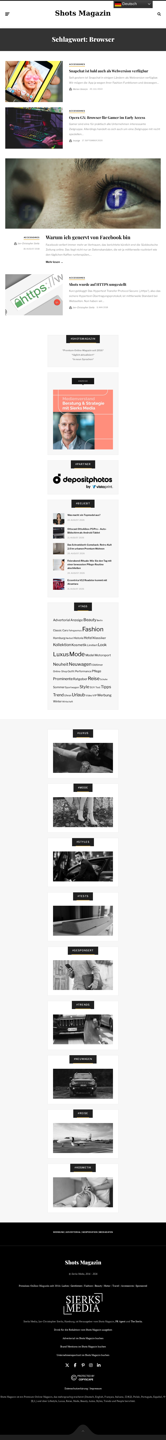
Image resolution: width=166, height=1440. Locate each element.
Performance (83, 671)
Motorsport (103, 655)
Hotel (88, 638)
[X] (67, 1365)
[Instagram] (91, 1365)
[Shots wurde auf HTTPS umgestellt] (34, 294)
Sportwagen (72, 687)
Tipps (106, 686)
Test (97, 687)
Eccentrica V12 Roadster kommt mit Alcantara (87, 582)
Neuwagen (80, 664)
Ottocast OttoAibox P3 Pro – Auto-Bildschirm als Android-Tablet (86, 531)
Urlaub (78, 694)
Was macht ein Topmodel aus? (83, 515)
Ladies (65, 1285)
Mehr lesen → (54, 261)
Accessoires (77, 64)
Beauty (89, 619)
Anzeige (76, 620)
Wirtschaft (67, 701)
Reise (94, 678)
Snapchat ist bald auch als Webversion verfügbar (108, 70)
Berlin (100, 620)
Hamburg (59, 638)
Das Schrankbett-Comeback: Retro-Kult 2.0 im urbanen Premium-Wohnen (89, 546)
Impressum (96, 1388)
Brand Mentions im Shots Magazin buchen (83, 1346)
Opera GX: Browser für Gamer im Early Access (107, 117)
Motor (107, 1285)
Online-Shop (60, 671)
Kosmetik (78, 645)
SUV (92, 687)
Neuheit (60, 664)
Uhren (67, 695)
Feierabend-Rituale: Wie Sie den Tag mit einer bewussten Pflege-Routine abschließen (89, 564)
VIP (95, 695)
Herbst (69, 638)
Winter (57, 701)
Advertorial (61, 620)
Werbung (104, 695)
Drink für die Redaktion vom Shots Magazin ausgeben (83, 1329)
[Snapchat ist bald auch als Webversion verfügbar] (34, 81)
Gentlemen (76, 1285)
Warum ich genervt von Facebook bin (88, 237)
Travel (115, 1285)
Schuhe (103, 679)
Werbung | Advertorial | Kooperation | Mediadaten (83, 1232)
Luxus (61, 654)
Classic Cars (60, 630)
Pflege (96, 671)
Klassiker (99, 638)
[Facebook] (75, 1365)
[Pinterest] (83, 1365)
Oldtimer (97, 664)
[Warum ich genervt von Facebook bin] (83, 193)
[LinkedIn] (99, 1365)
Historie (78, 638)
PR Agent (120, 1321)
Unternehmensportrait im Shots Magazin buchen (83, 1355)
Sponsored (141, 1285)
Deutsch (129, 4)
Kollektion (62, 644)
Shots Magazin (83, 1262)
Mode (77, 654)
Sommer (59, 687)
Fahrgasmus (75, 630)
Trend (58, 694)
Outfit (71, 671)
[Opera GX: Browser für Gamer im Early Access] (34, 127)
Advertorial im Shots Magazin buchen (83, 1338)
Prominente (63, 679)
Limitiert (92, 645)
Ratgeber (80, 679)
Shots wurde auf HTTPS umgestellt (97, 284)
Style (84, 686)
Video (88, 695)
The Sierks (136, 1321)
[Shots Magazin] (83, 13)
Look (102, 644)
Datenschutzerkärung (76, 1388)
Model (89, 655)
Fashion (92, 629)
